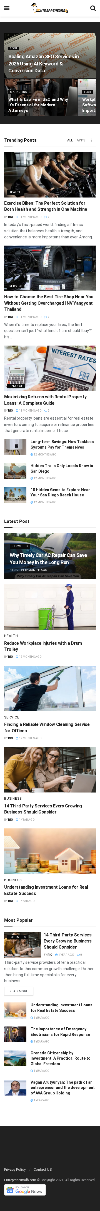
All (70, 140)
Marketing (18, 92)
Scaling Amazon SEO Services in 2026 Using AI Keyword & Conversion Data (43, 63)
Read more (18, 991)
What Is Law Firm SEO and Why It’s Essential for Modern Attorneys (38, 105)
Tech (13, 48)
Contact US (43, 1169)
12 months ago (44, 454)
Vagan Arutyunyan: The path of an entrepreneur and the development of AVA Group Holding (63, 1087)
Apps (81, 140)
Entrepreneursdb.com (20, 1180)
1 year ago (26, 819)
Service (16, 286)
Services (19, 546)
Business (13, 798)
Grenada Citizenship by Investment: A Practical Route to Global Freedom (61, 1058)
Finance (16, 386)
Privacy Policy (15, 1169)
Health (15, 192)
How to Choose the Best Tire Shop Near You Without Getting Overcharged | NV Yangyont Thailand (48, 303)
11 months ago (30, 216)
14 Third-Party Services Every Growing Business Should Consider (68, 941)
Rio (10, 216)
